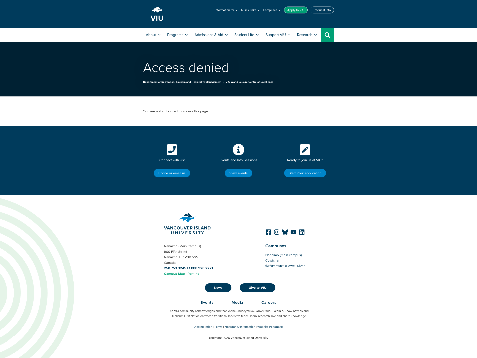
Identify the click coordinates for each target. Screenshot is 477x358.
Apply (295, 10)
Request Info (322, 10)
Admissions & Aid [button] (209, 34)
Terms (218, 326)
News (218, 288)
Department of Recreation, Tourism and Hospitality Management (182, 81)
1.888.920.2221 (201, 268)
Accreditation (203, 326)
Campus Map (174, 274)
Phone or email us (172, 173)
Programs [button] (175, 34)
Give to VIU (257, 288)
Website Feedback (270, 326)
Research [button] (305, 34)
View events (238, 173)
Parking (193, 274)
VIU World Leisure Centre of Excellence (249, 81)
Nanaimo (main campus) (283, 255)
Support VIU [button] (276, 34)
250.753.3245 (175, 268)
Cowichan (272, 260)
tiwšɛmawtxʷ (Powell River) (285, 266)
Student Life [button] (244, 34)
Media (238, 302)
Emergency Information (240, 326)
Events (207, 302)
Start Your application (305, 173)
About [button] (151, 34)
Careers (269, 302)
